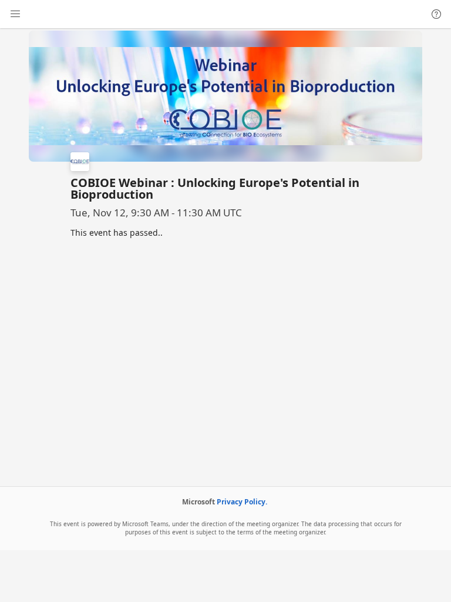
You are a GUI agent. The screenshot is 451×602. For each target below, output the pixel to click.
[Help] (436, 14)
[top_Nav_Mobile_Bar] (15, 14)
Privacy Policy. (242, 502)
